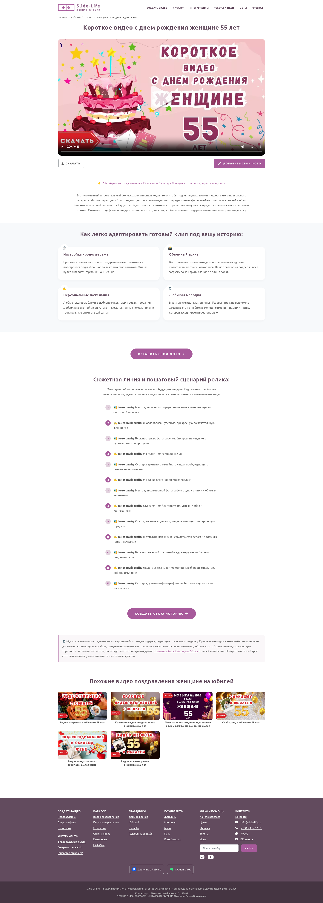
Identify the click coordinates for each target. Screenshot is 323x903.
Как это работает (210, 816)
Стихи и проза (101, 833)
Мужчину (170, 822)
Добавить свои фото (242, 163)
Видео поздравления (106, 816)
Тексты (204, 833)
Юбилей (134, 822)
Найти (249, 848)
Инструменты (199, 7)
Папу (167, 833)
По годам (98, 844)
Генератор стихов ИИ (70, 852)
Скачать (73, 163)
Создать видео (157, 7)
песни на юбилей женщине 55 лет (176, 651)
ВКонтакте (246, 839)
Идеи (203, 839)
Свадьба (134, 827)
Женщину (170, 816)
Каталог (178, 7)
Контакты (241, 816)
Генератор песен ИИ (70, 847)
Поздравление (67, 816)
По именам (100, 839)
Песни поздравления (106, 822)
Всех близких (172, 839)
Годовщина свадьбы (141, 833)
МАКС (244, 833)
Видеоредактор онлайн (72, 841)
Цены (243, 7)
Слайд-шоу (64, 827)
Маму (167, 827)
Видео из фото (67, 822)
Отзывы (257, 7)
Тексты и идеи (224, 7)
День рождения (138, 816)
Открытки (99, 827)
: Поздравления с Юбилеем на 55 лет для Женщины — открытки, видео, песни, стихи (163, 183)
